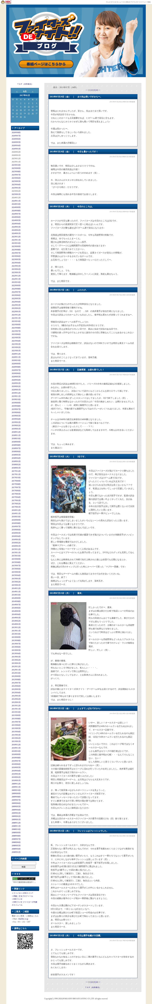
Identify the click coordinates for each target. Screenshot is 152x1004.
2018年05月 (16, 455)
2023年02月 (16, 269)
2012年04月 (16, 693)
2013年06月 (16, 647)
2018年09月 (16, 442)
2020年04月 (16, 380)
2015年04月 (16, 575)
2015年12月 (16, 549)
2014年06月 (16, 608)
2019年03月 (16, 422)
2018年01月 (16, 468)
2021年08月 (16, 328)
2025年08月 (16, 172)
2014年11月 (16, 592)
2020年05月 (16, 377)
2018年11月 (16, 435)
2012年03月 (16, 696)
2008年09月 (16, 833)
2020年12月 (16, 354)
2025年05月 (16, 181)
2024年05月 (16, 220)
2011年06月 (16, 725)
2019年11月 (16, 396)
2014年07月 (16, 605)
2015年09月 (16, 559)
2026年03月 (16, 149)
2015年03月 (16, 579)
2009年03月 (16, 813)
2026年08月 (16, 132)
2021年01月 (16, 351)
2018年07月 (16, 448)
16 (21, 110)
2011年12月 (16, 706)
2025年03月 (16, 188)
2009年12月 (16, 784)
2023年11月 (16, 240)
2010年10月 (16, 751)
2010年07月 (16, 761)
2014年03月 (16, 618)
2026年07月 (16, 136)
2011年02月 (16, 738)
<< (87, 90)
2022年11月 (16, 279)
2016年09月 (16, 520)
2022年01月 (16, 312)
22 (17, 113)
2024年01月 (16, 233)
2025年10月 (16, 165)
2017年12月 (16, 471)
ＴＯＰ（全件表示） (25, 84)
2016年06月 (16, 530)
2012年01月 (16, 702)
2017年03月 (16, 500)
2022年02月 (16, 308)
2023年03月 (16, 266)
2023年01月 (16, 272)
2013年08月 (16, 640)
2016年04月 (16, 536)
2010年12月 (16, 745)
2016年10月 (16, 517)
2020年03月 (16, 383)
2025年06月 (16, 178)
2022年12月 (16, 276)
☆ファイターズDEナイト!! (22, 893)
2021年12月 (16, 315)
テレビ (108, 2)
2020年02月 (16, 386)
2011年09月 (16, 715)
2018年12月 (16, 432)
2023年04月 (16, 263)
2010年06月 (16, 764)
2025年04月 (16, 185)
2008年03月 (16, 852)
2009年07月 (16, 800)
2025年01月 (16, 194)
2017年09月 (16, 481)
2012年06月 (16, 686)
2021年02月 (16, 347)
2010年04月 (16, 771)
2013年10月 (16, 634)
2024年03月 (16, 227)
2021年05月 (16, 338)
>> (99, 90)
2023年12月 (16, 237)
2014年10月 (16, 595)
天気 (127, 2)
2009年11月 (16, 787)
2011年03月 (16, 735)
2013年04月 (16, 653)
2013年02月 (16, 660)
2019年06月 (16, 412)
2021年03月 (16, 344)
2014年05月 (16, 611)
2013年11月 (16, 631)
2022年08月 (16, 289)
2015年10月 (16, 556)
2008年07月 (16, 839)
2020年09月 (16, 364)
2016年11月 (16, 513)
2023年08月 (16, 250)
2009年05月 (16, 807)
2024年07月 (16, 214)
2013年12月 (16, 627)
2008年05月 (16, 846)
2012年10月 (16, 673)
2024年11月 (16, 201)
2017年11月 (16, 474)
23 (21, 113)
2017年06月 (16, 491)
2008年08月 (16, 836)
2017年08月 (16, 484)
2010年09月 (16, 754)
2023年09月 (16, 246)
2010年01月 (16, 780)
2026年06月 (16, 139)
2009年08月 (16, 797)
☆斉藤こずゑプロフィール (22, 896)
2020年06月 (16, 373)
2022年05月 (16, 299)
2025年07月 (16, 175)
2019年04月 (16, 419)
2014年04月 (16, 614)
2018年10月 (16, 439)
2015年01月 (16, 585)
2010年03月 (16, 774)
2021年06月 (16, 334)
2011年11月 (16, 709)
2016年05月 (16, 533)
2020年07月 (16, 370)
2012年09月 (16, 676)
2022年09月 (16, 285)
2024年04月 (16, 224)
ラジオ (114, 2)
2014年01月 (16, 624)
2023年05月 (16, 259)
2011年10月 (16, 712)
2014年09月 (16, 598)
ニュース (121, 2)
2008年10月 (16, 829)
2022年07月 (16, 292)
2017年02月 (16, 504)
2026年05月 (16, 142)
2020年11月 (16, 357)
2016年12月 (16, 510)
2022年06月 (16, 295)
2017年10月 (16, 478)
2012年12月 (16, 666)
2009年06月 (16, 803)
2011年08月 (16, 719)
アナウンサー (134, 2)
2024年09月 (16, 207)
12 (33, 106)
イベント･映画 (146, 2)
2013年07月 (16, 644)
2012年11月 (16, 670)
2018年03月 (16, 461)
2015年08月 (16, 562)
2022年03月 (16, 305)
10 (25, 106)
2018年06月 (16, 452)
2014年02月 (16, 621)
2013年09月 (16, 637)
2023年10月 (16, 243)
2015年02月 (16, 582)
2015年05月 (16, 572)
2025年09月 (16, 168)
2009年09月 (16, 793)
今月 (25, 91)
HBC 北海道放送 (6, 2)
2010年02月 (16, 777)
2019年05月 (16, 416)
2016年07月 (16, 526)
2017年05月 (16, 494)
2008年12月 (16, 823)
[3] (94, 90)
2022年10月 (16, 282)
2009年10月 (16, 790)
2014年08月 (16, 601)
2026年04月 (16, 145)
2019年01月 (16, 429)
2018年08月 (16, 445)
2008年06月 (16, 842)
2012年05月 (16, 689)
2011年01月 (16, 741)
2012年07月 (16, 683)
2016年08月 (16, 523)
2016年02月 (16, 543)
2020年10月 (16, 360)
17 (25, 110)
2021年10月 (16, 321)
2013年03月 (16, 657)
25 (29, 113)
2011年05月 (16, 728)
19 (33, 110)
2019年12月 (16, 393)
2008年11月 (16, 826)
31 (25, 117)
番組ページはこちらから (46, 64)
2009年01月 (16, 820)
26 (33, 113)
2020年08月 (16, 367)
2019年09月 (16, 403)
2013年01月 (16, 663)
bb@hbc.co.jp (23, 919)
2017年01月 (16, 507)
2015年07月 (16, 566)
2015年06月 (16, 569)
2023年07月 (16, 253)
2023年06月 (16, 256)
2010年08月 (16, 758)
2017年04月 (16, 497)
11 (29, 106)
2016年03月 (16, 539)
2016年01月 (16, 546)
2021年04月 (16, 341)
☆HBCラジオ (17, 899)
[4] (97, 90)
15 (17, 110)
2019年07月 (16, 409)
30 (21, 117)
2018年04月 (16, 458)
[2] (92, 90)
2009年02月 (16, 816)
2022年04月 (16, 302)
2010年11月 (16, 748)
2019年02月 (16, 426)
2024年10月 (16, 204)
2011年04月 (16, 732)
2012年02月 (16, 699)
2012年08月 (16, 680)
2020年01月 (16, 390)
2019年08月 (16, 406)
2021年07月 (16, 331)
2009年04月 (16, 810)
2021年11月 (16, 318)
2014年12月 (16, 588)
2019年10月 (16, 399)
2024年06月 (16, 217)
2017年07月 (16, 487)
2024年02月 (16, 230)
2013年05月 (16, 650)
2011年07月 (16, 722)
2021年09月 (16, 325)
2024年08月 (16, 211)
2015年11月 (16, 553)
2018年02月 (16, 465)
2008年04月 (16, 849)
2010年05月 (16, 767)
